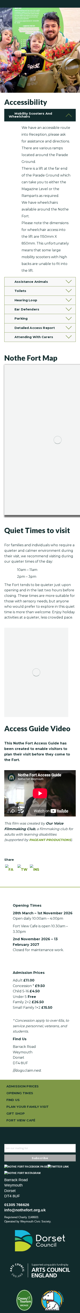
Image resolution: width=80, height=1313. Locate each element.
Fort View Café (20, 1120)
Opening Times (19, 1093)
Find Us (13, 1100)
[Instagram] (35, 871)
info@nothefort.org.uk (25, 1210)
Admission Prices (22, 1086)
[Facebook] (10, 871)
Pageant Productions (50, 840)
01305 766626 (16, 1205)
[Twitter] (23, 871)
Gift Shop (15, 1113)
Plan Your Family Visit (27, 1107)
